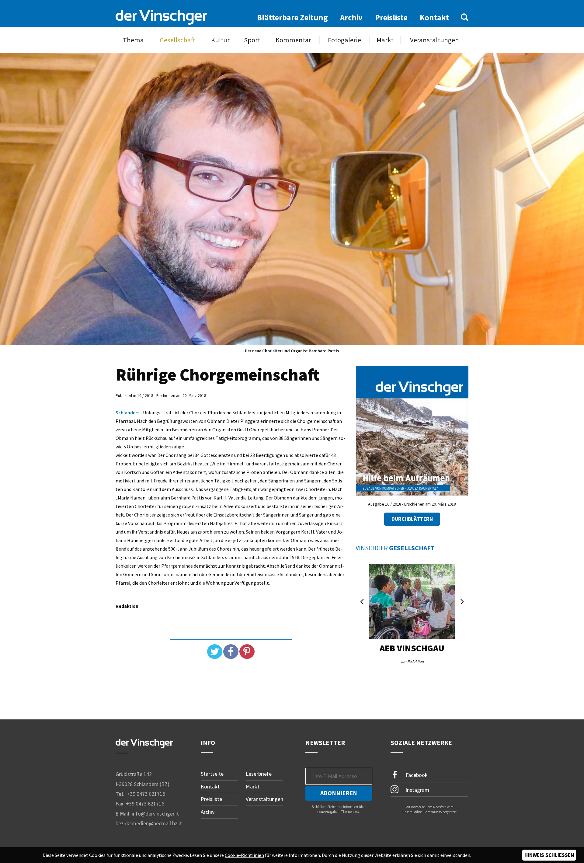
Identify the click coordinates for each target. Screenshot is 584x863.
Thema (133, 40)
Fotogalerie (344, 40)
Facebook (416, 774)
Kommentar (293, 40)
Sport (252, 40)
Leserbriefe (259, 773)
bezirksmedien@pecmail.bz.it (149, 823)
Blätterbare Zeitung (292, 17)
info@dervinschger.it (155, 813)
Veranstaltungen (434, 40)
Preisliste (391, 17)
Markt (385, 40)
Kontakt (434, 17)
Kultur (220, 40)
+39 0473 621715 (146, 793)
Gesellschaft (177, 40)
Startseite (212, 773)
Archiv (351, 17)
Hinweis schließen (549, 855)
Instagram (416, 789)
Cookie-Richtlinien (244, 855)
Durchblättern (412, 519)
